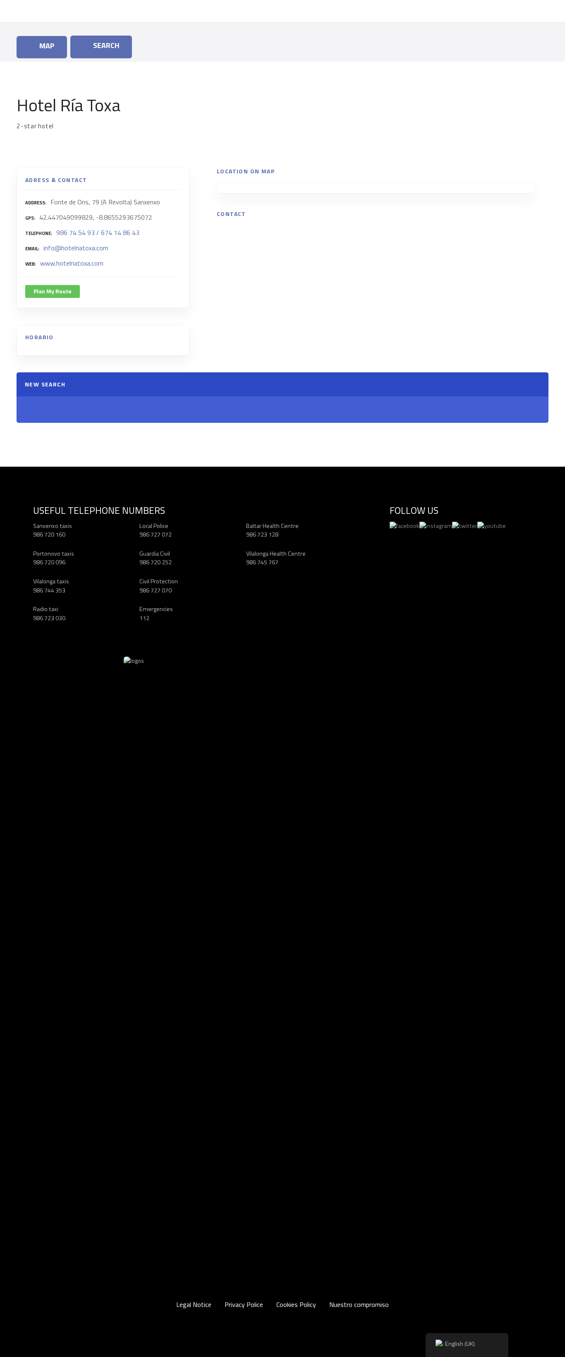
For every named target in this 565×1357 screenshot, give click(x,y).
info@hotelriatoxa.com (75, 248)
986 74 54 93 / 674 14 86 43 (97, 232)
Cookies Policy (296, 1304)
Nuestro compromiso (359, 1304)
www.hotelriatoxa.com (71, 263)
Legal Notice (193, 1304)
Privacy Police (244, 1304)
